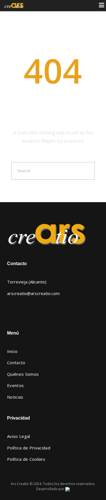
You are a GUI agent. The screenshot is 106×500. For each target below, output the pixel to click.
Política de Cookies (26, 459)
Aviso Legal (18, 436)
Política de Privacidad (28, 448)
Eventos (15, 385)
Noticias (15, 397)
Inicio (12, 351)
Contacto (16, 362)
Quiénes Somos (23, 374)
